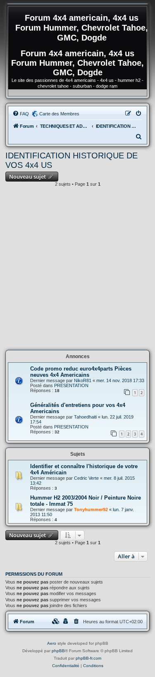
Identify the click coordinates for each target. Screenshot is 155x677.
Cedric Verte (86, 478)
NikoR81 (82, 380)
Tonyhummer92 (91, 509)
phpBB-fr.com (88, 658)
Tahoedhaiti (85, 416)
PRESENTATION (71, 385)
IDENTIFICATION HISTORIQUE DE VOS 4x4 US (71, 160)
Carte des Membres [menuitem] (59, 113)
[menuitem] (20, 114)
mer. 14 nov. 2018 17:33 (120, 380)
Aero (51, 643)
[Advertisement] (77, 270)
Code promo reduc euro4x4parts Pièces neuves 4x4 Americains (80, 372)
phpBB (58, 650)
